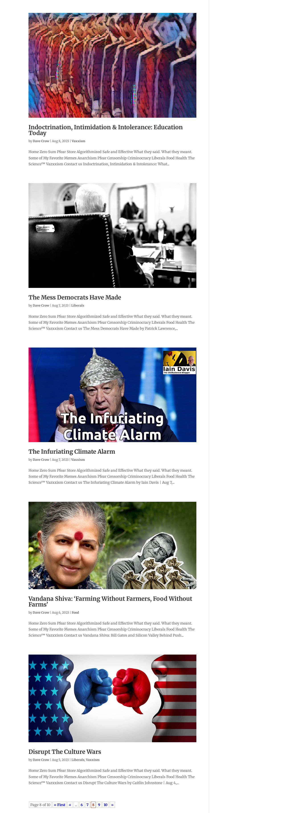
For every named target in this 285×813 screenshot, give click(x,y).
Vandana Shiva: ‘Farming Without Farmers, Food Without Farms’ (110, 601)
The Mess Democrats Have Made (74, 297)
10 (106, 805)
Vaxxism (78, 141)
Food (75, 613)
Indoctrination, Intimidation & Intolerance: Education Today (105, 130)
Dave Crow (41, 141)
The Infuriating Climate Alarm (71, 451)
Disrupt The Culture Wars (64, 751)
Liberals (77, 305)
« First (59, 805)
